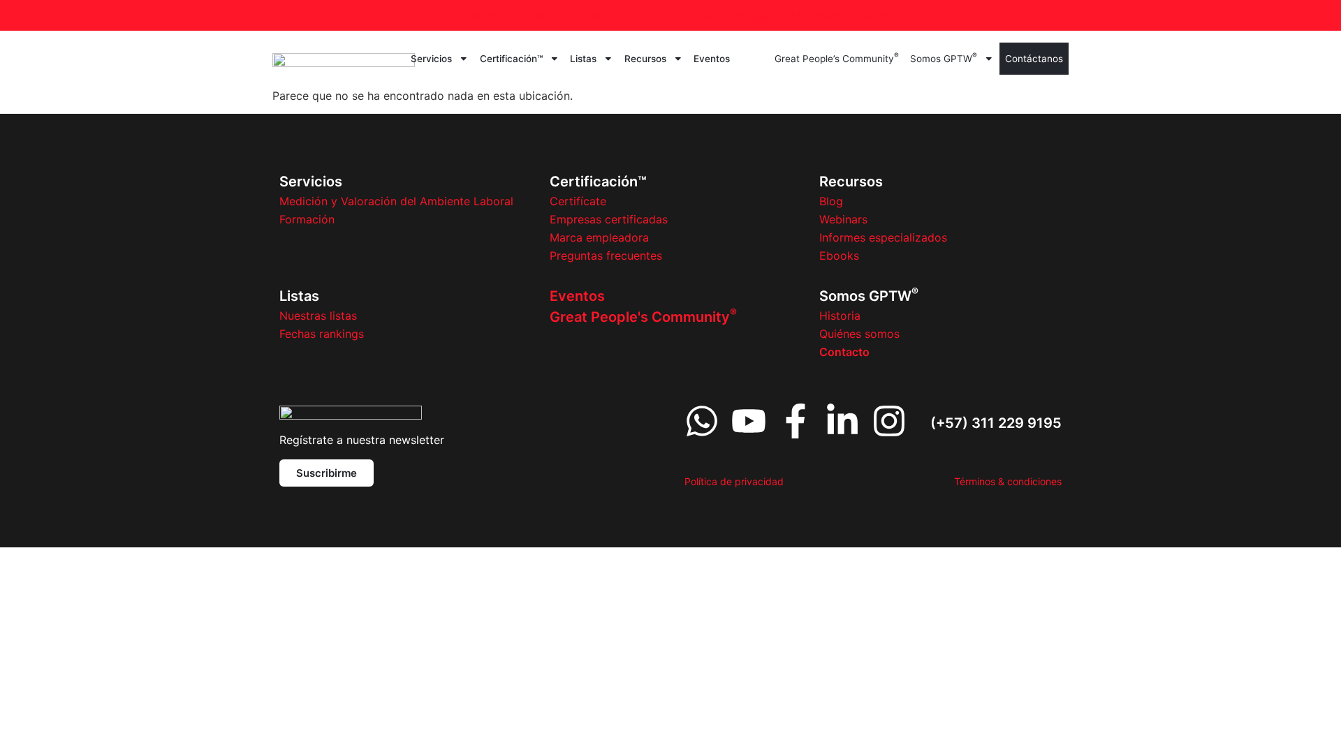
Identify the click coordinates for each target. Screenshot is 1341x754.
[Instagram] (889, 421)
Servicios (431, 58)
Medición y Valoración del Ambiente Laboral (396, 201)
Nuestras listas (318, 316)
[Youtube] (748, 421)
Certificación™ (511, 58)
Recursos (645, 58)
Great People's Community (643, 317)
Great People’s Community (837, 57)
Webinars (843, 219)
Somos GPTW (943, 57)
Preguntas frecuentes (606, 256)
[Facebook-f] (795, 421)
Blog (831, 201)
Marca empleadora (599, 237)
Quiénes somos (859, 334)
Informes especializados (883, 237)
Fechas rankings (321, 334)
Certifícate (578, 201)
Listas (583, 58)
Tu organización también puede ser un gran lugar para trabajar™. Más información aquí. (671, 15)
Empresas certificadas (609, 219)
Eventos (712, 58)
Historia (839, 316)
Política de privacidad (734, 481)
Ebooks (839, 256)
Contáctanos (1034, 58)
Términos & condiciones (1008, 481)
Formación (307, 219)
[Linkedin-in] (842, 421)
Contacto (844, 352)
